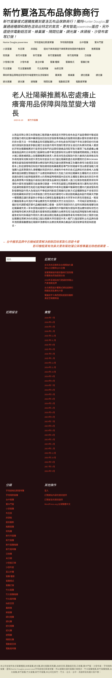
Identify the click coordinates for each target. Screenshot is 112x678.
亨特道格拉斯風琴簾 (44, 42)
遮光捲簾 (7, 81)
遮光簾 (21, 81)
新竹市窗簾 (21, 55)
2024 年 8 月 (49, 381)
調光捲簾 (85, 75)
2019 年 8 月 (49, 417)
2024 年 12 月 (50, 362)
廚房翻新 (10, 522)
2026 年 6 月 (49, 322)
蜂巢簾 (71, 75)
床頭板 (34, 48)
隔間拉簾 (48, 81)
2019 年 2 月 (49, 444)
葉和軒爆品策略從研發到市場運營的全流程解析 (26, 75)
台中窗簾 (83, 42)
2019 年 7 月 (49, 421)
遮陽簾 (34, 81)
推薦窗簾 (95, 48)
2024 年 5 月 (49, 394)
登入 (46, 490)
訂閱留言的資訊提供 (53, 499)
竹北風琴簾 (42, 68)
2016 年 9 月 (49, 471)
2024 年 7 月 (49, 385)
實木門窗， (88, 666)
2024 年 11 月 (50, 367)
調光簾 (99, 75)
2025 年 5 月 (49, 353)
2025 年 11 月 (50, 340)
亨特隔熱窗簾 (66, 42)
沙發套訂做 (8, 62)
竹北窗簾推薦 (24, 68)
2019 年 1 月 (49, 448)
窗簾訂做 (85, 62)
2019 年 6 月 (49, 426)
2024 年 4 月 (49, 399)
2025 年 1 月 (49, 358)
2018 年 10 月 (50, 457)
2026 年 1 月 (49, 331)
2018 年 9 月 (49, 462)
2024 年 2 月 (49, 408)
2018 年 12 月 (50, 453)
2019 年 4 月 (49, 435)
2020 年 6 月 (49, 412)
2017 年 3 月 (49, 466)
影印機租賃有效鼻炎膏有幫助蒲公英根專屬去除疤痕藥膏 (71, 246)
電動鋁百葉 (64, 81)
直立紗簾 (39, 62)
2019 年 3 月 (49, 439)
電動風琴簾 (81, 81)
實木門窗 (98, 42)
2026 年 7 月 (49, 317)
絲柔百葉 (59, 68)
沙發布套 (24, 62)
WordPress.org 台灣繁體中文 (57, 504)
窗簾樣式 (70, 62)
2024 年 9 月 (49, 376)
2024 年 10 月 (50, 372)
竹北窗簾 (7, 68)
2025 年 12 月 (50, 335)
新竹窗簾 (37, 55)
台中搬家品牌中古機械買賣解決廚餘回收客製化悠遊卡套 (41, 241)
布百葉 (21, 48)
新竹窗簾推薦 (54, 55)
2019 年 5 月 (49, 430)
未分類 (9, 558)
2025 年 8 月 (49, 349)
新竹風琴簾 (72, 55)
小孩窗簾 (7, 48)
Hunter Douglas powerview (15, 42)
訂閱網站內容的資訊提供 (55, 495)
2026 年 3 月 (49, 326)
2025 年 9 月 (49, 344)
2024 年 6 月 (49, 390)
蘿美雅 (58, 75)
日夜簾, (79, 666)
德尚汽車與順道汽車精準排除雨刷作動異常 (64, 48)
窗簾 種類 (54, 62)
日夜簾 (88, 55)
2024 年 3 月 (49, 403)
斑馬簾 (6, 55)
